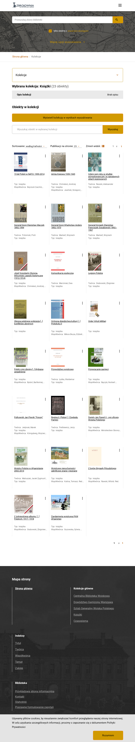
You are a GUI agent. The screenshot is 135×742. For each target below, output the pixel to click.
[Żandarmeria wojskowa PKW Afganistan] (60, 504)
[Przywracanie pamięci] (97, 357)
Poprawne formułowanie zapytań (34, 707)
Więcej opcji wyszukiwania (65, 42)
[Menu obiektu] (45, 156)
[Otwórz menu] (120, 5)
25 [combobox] (75, 146)
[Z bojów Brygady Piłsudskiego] (97, 456)
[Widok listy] (102, 146)
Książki (78, 614)
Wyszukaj (113, 129)
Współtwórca (22, 655)
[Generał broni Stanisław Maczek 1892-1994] (23, 213)
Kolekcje (21, 75)
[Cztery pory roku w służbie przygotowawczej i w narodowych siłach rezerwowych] (97, 162)
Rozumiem (108, 735)
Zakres (19, 668)
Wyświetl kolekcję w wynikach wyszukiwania (67, 117)
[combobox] (62, 19)
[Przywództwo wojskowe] (60, 357)
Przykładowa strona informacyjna (34, 691)
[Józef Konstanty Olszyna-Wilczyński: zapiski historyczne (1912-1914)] (23, 261)
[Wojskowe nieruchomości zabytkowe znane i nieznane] (60, 456)
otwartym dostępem (78, 31)
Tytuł (18, 643)
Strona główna (20, 56)
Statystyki (21, 701)
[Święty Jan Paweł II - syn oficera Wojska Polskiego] (97, 405)
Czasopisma (81, 621)
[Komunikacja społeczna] (60, 261)
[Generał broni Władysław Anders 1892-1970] (60, 213)
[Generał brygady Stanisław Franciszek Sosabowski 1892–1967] (97, 213)
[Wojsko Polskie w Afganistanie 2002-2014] (23, 456)
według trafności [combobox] (34, 146)
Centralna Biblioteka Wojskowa (92, 595)
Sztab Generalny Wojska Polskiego (94, 608)
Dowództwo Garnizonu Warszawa (93, 602)
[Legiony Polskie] (97, 261)
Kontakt (19, 696)
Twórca (19, 649)
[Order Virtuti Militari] (97, 309)
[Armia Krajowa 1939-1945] (60, 162)
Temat (19, 661)
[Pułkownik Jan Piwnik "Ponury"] (23, 405)
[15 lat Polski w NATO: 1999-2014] (23, 162)
